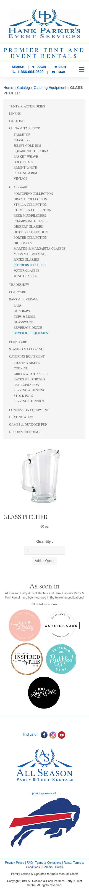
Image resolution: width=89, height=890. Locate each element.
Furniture (18, 341)
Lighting (17, 121)
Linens (15, 113)
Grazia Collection (30, 199)
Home (8, 87)
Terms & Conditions (48, 862)
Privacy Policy (14, 862)
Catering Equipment (50, 87)
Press (59, 867)
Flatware (17, 292)
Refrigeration (26, 384)
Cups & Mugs (24, 316)
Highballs (23, 243)
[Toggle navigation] (81, 69)
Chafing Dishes (27, 363)
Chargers (22, 140)
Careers (48, 867)
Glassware (18, 187)
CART (62, 66)
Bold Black (24, 162)
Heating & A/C (21, 417)
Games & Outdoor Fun (28, 424)
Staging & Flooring (26, 349)
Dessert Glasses (28, 226)
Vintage (21, 178)
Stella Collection (30, 204)
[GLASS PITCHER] (43, 475)
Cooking (21, 368)
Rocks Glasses (26, 259)
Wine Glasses (25, 276)
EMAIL (60, 72)
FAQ (30, 862)
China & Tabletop (24, 128)
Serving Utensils (29, 401)
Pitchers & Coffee (29, 265)
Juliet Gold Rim (27, 145)
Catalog (23, 87)
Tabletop (22, 134)
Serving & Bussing (29, 390)
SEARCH (18, 66)
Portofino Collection (33, 193)
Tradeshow (19, 284)
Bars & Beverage (23, 299)
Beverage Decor (28, 327)
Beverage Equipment (32, 333)
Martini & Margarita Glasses (39, 248)
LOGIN (41, 66)
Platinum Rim (25, 173)
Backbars (22, 311)
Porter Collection (30, 237)
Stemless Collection (32, 210)
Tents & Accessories (27, 106)
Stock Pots (23, 395)
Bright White (25, 167)
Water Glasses (26, 270)
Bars (18, 305)
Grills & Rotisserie (31, 374)
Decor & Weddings (25, 432)
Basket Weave (26, 156)
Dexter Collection (31, 232)
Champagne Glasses (31, 221)
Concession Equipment (29, 410)
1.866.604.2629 (30, 71)
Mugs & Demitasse (29, 254)
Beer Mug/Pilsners (30, 215)
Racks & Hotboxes (29, 379)
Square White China (31, 151)
